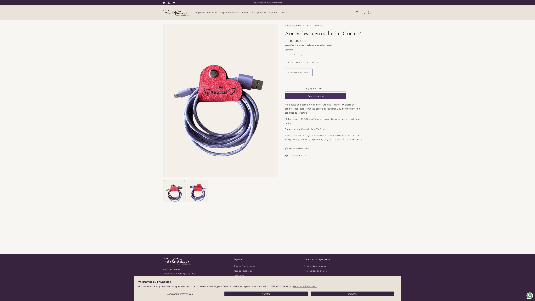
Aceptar (266, 293)
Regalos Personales (243, 271)
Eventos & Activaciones (315, 266)
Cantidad (289, 49)
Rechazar (352, 293)
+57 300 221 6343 (172, 269)
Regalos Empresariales (245, 266)
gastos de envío (295, 45)
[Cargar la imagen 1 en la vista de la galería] (174, 191)
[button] (259, 12)
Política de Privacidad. (305, 286)
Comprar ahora (316, 96)
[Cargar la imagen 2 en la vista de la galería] (197, 191)
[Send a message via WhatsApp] (530, 296)
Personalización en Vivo (315, 271)
